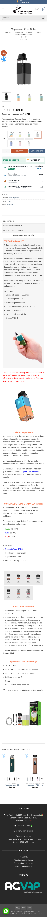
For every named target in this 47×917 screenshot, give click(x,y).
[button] (3, 9)
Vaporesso (16, 198)
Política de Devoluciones (32, 913)
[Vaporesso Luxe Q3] (12, 764)
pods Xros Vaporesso (31, 472)
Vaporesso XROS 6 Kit (35, 785)
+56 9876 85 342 (23, 826)
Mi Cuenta (24, 857)
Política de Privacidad (13, 911)
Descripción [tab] (8, 221)
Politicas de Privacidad (23, 866)
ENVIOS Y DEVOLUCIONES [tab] (13, 230)
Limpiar (43, 130)
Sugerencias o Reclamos (23, 863)
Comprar (19, 151)
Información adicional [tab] (12, 226)
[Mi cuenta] (37, 9)
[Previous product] (25, 38)
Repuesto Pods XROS (14, 549)
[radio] (11, 134)
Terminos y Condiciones (32, 911)
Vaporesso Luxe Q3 (12, 785)
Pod (38, 33)
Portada (8, 33)
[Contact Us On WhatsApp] (6, 911)
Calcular (40, 168)
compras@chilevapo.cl (24, 831)
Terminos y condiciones (23, 860)
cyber (9, 201)
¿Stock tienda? (37, 151)
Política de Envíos (13, 913)
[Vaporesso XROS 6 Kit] (35, 764)
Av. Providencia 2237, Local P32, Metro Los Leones (21, 188)
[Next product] (21, 38)
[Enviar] (43, 18)
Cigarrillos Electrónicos (24, 33)
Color (3, 139)
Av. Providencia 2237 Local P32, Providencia (23, 815)
